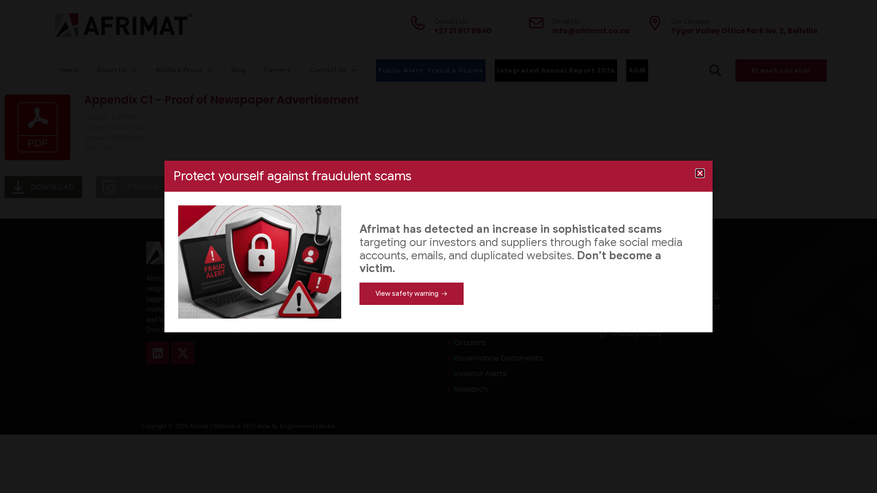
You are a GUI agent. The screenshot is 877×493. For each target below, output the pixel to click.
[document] (438, 246)
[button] (700, 173)
